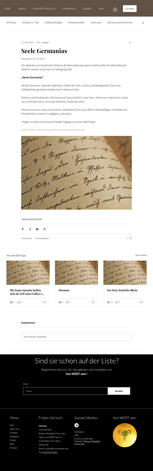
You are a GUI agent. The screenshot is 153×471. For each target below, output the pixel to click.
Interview (96, 22)
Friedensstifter (76, 22)
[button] (115, 9)
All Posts (11, 22)
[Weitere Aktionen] (130, 42)
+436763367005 (49, 452)
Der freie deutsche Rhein (122, 290)
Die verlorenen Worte (119, 22)
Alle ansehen (141, 255)
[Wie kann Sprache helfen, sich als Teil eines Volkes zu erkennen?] (28, 273)
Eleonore (64, 290)
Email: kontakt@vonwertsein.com (54, 448)
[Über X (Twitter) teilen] (30, 229)
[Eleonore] (76, 273)
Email (25, 384)
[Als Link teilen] (44, 229)
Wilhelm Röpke (53, 22)
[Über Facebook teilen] (22, 229)
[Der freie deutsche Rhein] (125, 273)
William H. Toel (30, 22)
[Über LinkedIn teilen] (37, 229)
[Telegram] (76, 425)
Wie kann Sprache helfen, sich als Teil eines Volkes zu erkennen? (27, 292)
